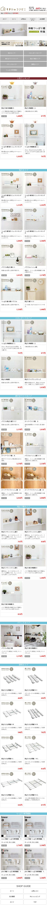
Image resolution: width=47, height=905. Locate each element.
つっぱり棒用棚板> (12, 70)
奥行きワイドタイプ (23, 396)
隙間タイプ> (35, 64)
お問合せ (23, 19)
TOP (35, 902)
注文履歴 (12, 896)
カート (14, 19)
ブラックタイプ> (12, 64)
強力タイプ (23, 170)
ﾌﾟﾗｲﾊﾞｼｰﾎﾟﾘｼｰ (33, 19)
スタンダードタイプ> (35, 53)
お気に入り (35, 891)
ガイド (5, 19)
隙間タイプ (23, 665)
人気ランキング (23, 78)
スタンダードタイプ (23, 318)
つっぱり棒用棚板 (23, 814)
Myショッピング (35, 896)
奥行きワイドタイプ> (11, 58)
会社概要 (42, 19)
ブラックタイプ (23, 623)
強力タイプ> (12, 53)
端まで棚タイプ (23, 507)
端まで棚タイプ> (35, 58)
